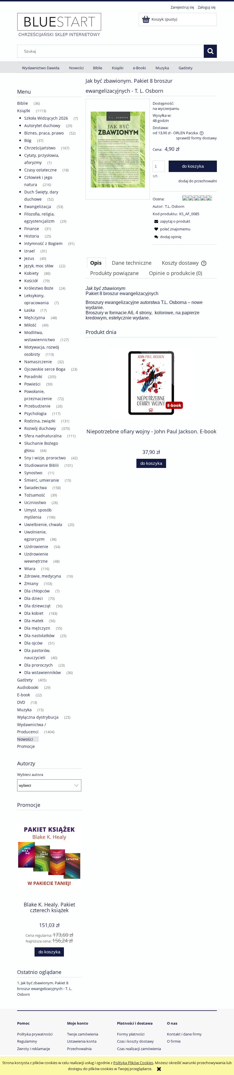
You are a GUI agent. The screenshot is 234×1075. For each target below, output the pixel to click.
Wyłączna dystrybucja (37, 717)
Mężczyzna (34, 317)
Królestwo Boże (38, 288)
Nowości (25, 739)
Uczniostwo (35, 502)
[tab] (96, 263)
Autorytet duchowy (42, 125)
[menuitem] (40, 68)
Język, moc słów (38, 265)
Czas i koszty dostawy (135, 1041)
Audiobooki (28, 687)
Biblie (22, 103)
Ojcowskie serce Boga (44, 369)
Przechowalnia (79, 1048)
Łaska (29, 310)
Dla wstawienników (42, 672)
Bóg (27, 140)
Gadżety (25, 680)
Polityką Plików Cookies (133, 1062)
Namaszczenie (38, 361)
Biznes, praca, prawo (44, 133)
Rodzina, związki (39, 421)
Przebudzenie (37, 406)
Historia (31, 236)
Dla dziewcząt (37, 605)
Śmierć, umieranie (41, 480)
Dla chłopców (37, 591)
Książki (23, 110)
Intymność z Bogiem (43, 243)
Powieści (32, 384)
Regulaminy (27, 1041)
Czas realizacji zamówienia (139, 1048)
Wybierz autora (30, 774)
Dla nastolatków (39, 635)
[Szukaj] (210, 51)
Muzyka (24, 709)
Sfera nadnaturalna (43, 435)
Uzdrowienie (36, 546)
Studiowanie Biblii (41, 465)
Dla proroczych (38, 665)
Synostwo (33, 472)
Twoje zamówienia (82, 1034)
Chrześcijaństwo (39, 148)
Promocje (26, 746)
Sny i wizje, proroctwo (45, 458)
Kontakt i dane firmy (184, 1034)
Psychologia (35, 413)
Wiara (29, 568)
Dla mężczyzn (37, 628)
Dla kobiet (33, 613)
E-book (23, 694)
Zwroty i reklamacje (33, 1048)
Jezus (29, 258)
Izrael (29, 251)
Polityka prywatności (35, 1034)
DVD (21, 702)
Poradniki (33, 376)
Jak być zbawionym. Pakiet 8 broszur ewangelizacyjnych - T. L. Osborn (44, 988)
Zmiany (31, 583)
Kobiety (31, 273)
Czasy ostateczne (40, 170)
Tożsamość (34, 495)
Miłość (30, 325)
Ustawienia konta (81, 1041)
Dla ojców (33, 643)
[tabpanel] (151, 303)
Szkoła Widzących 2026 (46, 118)
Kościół (31, 280)
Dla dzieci (33, 598)
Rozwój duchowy (40, 428)
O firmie (174, 1041)
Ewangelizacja (37, 206)
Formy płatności (130, 1034)
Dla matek (33, 620)
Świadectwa (35, 487)
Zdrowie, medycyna (42, 576)
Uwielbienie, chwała (43, 524)
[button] (171, 221)
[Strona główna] (59, 24)
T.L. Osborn (174, 206)
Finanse (31, 228)
